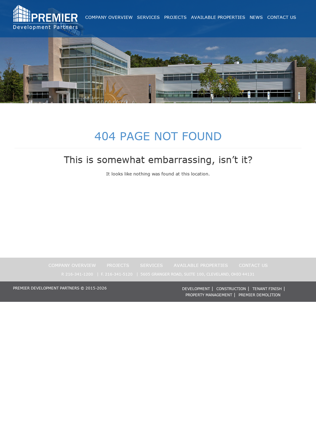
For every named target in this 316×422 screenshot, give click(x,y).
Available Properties (218, 17)
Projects (175, 17)
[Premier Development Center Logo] (45, 8)
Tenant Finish (267, 288)
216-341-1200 (79, 274)
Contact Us (281, 17)
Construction (231, 288)
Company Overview (109, 17)
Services (148, 17)
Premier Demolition (260, 295)
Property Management (208, 295)
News (256, 17)
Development (196, 288)
